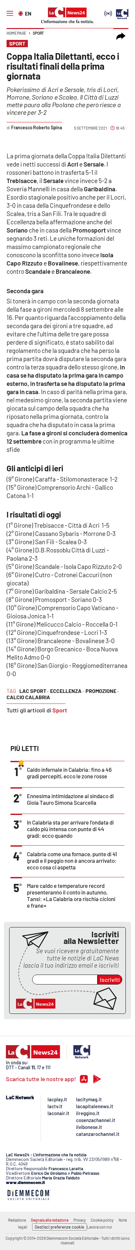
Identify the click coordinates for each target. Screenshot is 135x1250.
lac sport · (33, 691)
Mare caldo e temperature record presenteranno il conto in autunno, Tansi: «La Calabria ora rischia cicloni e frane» (71, 895)
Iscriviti (110, 979)
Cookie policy (102, 1220)
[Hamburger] (10, 13)
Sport (38, 33)
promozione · (102, 691)
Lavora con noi (99, 1227)
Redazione (17, 1220)
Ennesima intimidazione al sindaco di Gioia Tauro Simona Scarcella (70, 799)
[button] (120, 36)
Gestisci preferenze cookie (59, 1227)
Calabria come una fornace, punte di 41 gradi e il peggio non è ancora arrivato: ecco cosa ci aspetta (72, 860)
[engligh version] (21, 13)
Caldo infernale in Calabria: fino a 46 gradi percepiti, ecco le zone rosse (69, 772)
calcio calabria (28, 697)
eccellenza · (67, 691)
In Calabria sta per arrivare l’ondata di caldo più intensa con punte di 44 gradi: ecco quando (70, 829)
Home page (16, 33)
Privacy (79, 1220)
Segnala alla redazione (49, 1220)
